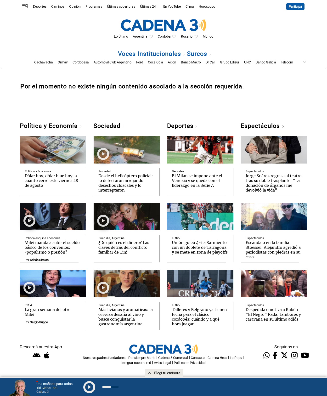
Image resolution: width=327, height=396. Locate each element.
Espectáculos (261, 125)
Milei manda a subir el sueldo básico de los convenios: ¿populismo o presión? (52, 247)
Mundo (208, 36)
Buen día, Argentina (111, 238)
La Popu (236, 358)
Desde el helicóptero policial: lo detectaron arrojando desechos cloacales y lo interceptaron (125, 182)
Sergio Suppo (39, 322)
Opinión (75, 7)
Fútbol (176, 238)
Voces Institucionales (150, 53)
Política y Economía (49, 125)
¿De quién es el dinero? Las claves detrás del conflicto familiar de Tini (123, 247)
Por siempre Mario (141, 358)
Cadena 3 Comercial (173, 358)
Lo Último (121, 36)
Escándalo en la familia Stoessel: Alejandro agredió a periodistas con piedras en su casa (273, 249)
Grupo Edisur (229, 62)
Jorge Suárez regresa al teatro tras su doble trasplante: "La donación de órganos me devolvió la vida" (274, 182)
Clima (190, 7)
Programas (93, 7)
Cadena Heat (217, 358)
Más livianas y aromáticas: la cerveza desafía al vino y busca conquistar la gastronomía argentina (125, 316)
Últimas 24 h (149, 7)
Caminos (57, 7)
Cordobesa (81, 62)
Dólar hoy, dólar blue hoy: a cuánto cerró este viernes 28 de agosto (51, 180)
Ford (139, 62)
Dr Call (210, 62)
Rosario (186, 36)
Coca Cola (155, 62)
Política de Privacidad (190, 363)
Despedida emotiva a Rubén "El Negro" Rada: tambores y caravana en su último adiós (273, 314)
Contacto (198, 358)
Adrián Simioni (39, 260)
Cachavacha (43, 62)
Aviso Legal (162, 363)
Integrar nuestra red (136, 363)
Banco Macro (191, 62)
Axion (172, 62)
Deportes (39, 7)
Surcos (198, 53)
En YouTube (172, 7)
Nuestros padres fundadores (104, 358)
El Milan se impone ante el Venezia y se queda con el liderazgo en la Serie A (197, 180)
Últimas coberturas (121, 7)
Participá (295, 7)
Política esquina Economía (42, 238)
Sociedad (108, 125)
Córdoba (164, 36)
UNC (247, 62)
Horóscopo (207, 7)
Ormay (63, 62)
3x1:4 (28, 305)
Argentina (140, 36)
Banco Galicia (266, 62)
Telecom (287, 62)
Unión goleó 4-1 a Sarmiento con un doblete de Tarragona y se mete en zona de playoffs (200, 247)
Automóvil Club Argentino (112, 62)
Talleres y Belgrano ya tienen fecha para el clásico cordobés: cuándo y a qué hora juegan (199, 316)
